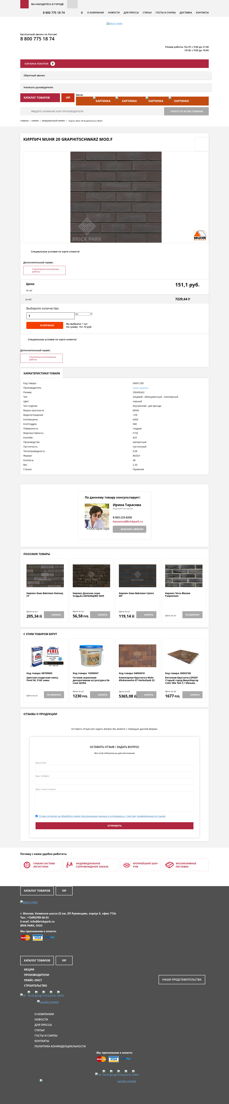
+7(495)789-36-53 (38, 917)
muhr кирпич (140, 387)
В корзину (47, 325)
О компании (95, 12)
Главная (24, 121)
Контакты (202, 12)
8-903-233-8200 (122, 517)
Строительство (35, 985)
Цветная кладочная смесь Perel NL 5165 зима (42, 679)
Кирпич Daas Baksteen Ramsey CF (44, 594)
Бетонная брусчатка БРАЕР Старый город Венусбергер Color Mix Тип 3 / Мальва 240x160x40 (181, 681)
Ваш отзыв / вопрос (46, 789)
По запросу (192, 614)
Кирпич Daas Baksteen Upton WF (136, 594)
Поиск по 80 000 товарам (186, 111)
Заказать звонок (132, 529)
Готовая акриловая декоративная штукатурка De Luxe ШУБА (91, 680)
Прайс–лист (33, 980)
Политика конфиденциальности (60, 1046)
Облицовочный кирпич (53, 121)
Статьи (147, 12)
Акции (29, 969)
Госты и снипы (166, 12)
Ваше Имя (41, 762)
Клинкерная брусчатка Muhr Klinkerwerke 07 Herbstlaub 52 (137, 679)
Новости (114, 12)
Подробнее (45, 583)
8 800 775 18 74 (54, 13)
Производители (36, 975)
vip (68, 97)
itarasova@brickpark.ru (128, 521)
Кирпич (35, 121)
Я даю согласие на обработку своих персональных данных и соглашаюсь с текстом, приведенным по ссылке (102, 816)
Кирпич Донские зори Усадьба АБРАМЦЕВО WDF (88, 594)
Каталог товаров (37, 890)
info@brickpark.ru (42, 921)
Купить (56, 614)
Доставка (186, 12)
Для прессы (131, 12)
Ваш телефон (42, 775)
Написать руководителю (38, 87)
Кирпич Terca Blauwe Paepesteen (177, 594)
